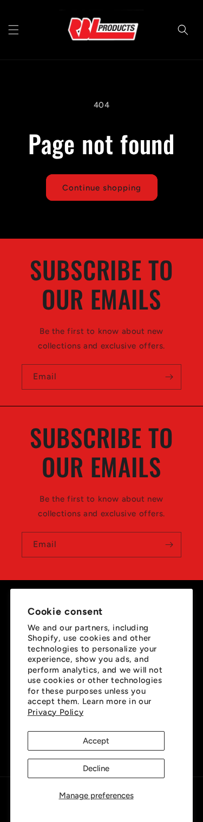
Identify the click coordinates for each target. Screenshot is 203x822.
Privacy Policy (55, 712)
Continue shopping (101, 188)
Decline (96, 768)
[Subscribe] (169, 377)
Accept (96, 741)
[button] (13, 30)
